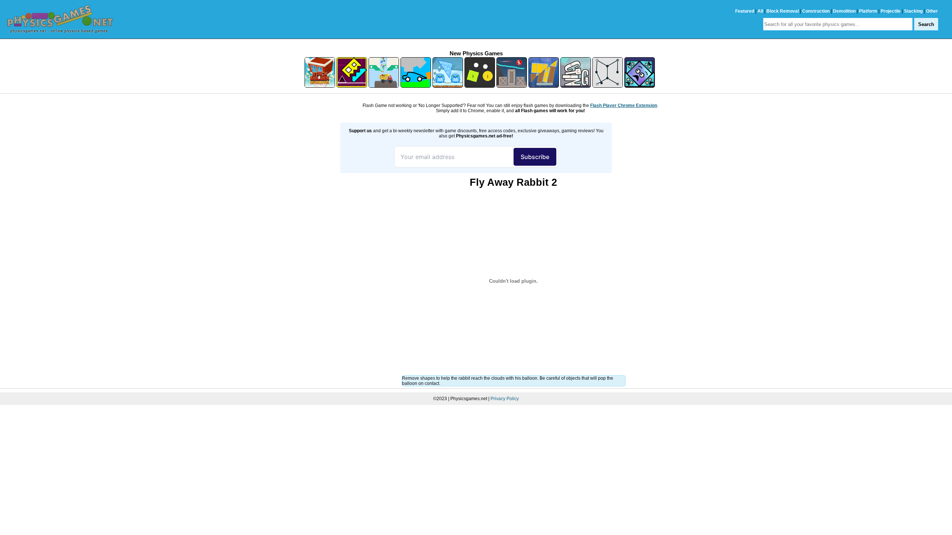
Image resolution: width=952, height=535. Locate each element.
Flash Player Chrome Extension (623, 105)
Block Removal (782, 11)
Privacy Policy (505, 398)
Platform (868, 11)
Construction (816, 11)
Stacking (913, 11)
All (760, 11)
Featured (744, 11)
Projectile (891, 11)
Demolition (844, 11)
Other (932, 11)
